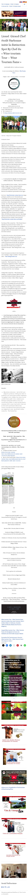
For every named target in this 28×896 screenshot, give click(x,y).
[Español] (26, 2)
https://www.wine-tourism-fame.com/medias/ (12, 219)
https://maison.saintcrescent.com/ (13, 113)
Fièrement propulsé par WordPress (9, 892)
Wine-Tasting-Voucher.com (11, 256)
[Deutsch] (24, 2)
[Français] (22, 2)
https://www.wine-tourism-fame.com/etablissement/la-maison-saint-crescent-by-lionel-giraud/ (12, 454)
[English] (20, 2)
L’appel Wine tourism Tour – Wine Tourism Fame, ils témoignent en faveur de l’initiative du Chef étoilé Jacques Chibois (12, 631)
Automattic (5, 894)
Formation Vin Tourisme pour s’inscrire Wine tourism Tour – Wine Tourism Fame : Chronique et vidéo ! (12, 639)
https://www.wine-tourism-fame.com (15, 195)
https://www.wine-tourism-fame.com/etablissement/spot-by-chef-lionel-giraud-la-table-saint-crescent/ (13, 459)
